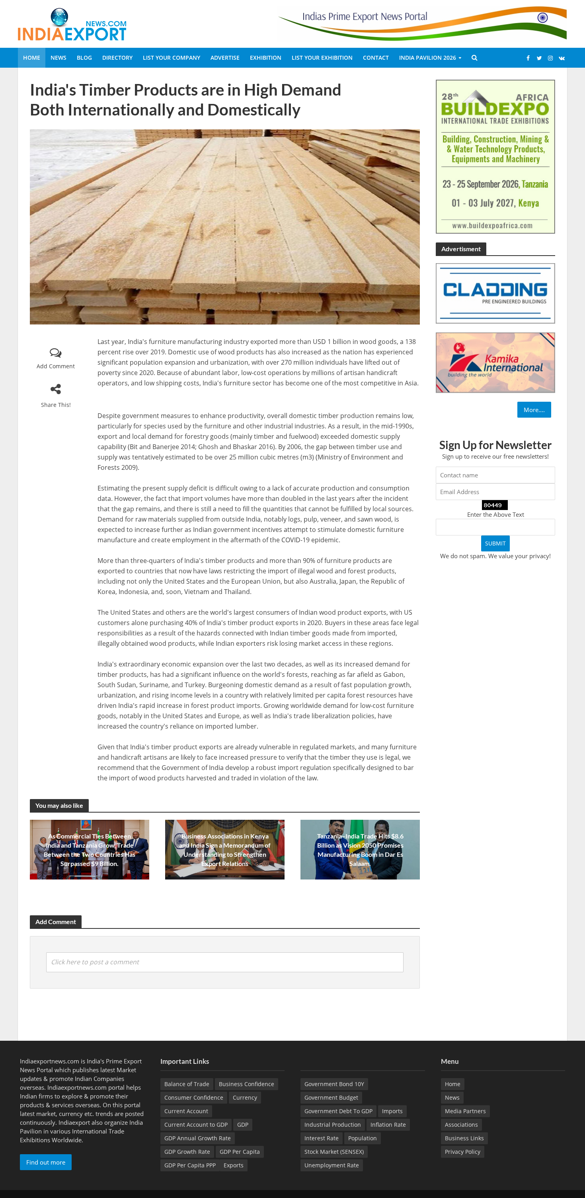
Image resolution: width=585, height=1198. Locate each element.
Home (31, 57)
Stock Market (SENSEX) (334, 1151)
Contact (376, 57)
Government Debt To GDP (338, 1111)
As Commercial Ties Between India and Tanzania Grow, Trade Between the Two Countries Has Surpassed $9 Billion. (89, 849)
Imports (392, 1111)
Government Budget (331, 1097)
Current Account (186, 1111)
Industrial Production (332, 1124)
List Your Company (171, 57)
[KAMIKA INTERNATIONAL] (495, 362)
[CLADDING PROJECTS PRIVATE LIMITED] (495, 293)
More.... (534, 410)
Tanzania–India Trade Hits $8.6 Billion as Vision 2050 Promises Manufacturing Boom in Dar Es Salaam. (360, 849)
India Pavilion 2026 (427, 57)
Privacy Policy (462, 1151)
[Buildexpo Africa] (495, 156)
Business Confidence (246, 1084)
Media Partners (465, 1111)
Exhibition (265, 57)
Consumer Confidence (193, 1097)
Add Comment (56, 366)
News (58, 57)
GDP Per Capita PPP (190, 1165)
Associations (461, 1124)
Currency (245, 1097)
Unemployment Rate (331, 1165)
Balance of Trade (186, 1084)
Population (362, 1138)
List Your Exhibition (322, 57)
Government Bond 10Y (334, 1084)
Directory (117, 57)
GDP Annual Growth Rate (197, 1138)
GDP (242, 1124)
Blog (84, 57)
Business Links (464, 1138)
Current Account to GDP (196, 1124)
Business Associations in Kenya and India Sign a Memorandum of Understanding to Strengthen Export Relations (225, 849)
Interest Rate (321, 1138)
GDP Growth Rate (187, 1151)
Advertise (225, 57)
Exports (234, 1165)
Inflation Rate (388, 1124)
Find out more (45, 1162)
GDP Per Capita (240, 1151)
